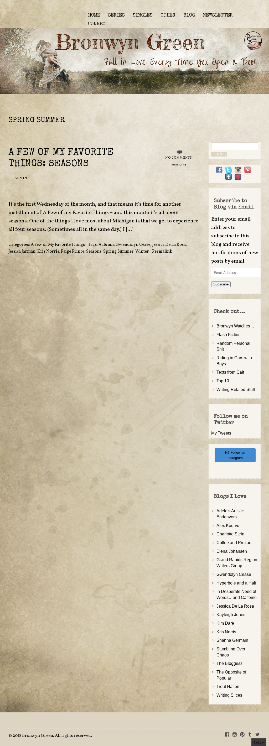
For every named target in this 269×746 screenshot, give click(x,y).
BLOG (189, 15)
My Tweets (221, 433)
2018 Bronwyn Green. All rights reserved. (52, 736)
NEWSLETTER (218, 15)
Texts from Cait (230, 372)
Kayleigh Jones (230, 614)
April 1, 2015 (179, 165)
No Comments (178, 158)
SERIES (116, 15)
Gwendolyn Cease (133, 245)
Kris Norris (48, 251)
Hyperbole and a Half (236, 583)
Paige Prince (72, 251)
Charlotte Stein (230, 533)
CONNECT (98, 24)
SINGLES (143, 15)
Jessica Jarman (21, 251)
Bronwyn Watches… (235, 326)
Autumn (106, 245)
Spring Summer (118, 251)
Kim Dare (225, 623)
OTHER (168, 15)
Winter (142, 251)
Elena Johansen (231, 551)
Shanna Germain (232, 640)
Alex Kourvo (227, 525)
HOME (94, 15)
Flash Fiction (228, 334)
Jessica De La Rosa (169, 245)
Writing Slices (229, 695)
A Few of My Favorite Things (58, 245)
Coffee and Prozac (233, 542)
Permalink (162, 251)
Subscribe (221, 284)
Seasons (93, 251)
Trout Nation (227, 686)
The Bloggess (229, 663)
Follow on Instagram (236, 455)
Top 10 (222, 380)
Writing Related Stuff (235, 389)
